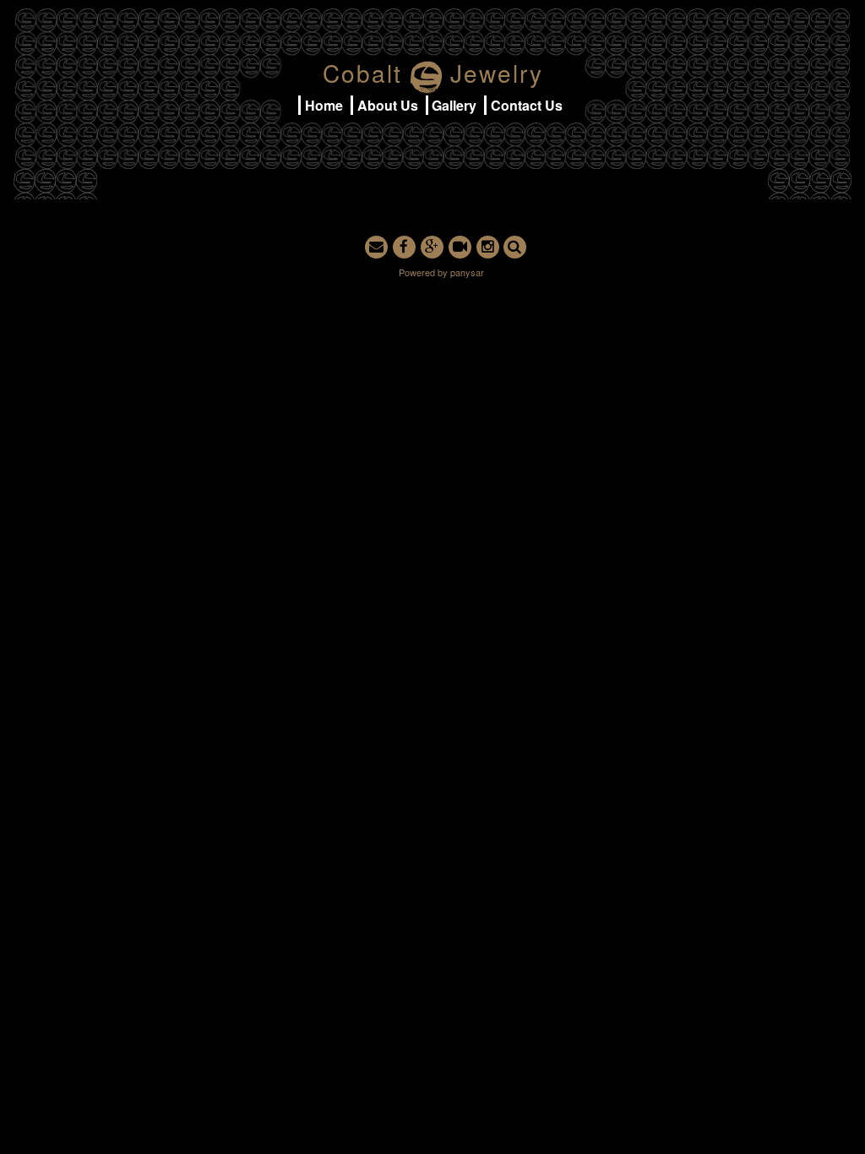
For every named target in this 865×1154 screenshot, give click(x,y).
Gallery (454, 105)
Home (324, 105)
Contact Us (527, 105)
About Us (387, 105)
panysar (467, 272)
